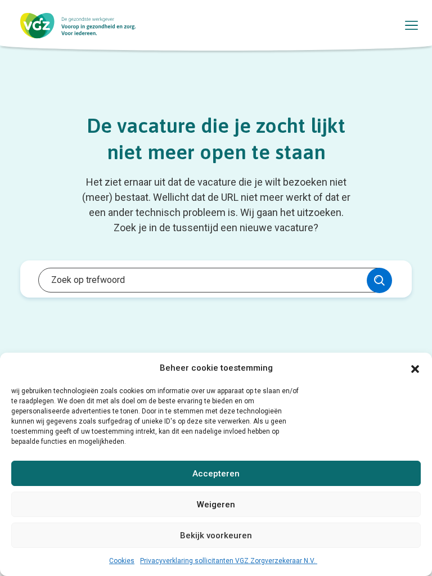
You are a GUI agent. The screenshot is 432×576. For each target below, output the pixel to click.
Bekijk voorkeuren (216, 535)
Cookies (121, 561)
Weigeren (216, 505)
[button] (415, 368)
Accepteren (216, 474)
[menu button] (411, 25)
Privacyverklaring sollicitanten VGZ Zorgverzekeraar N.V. (228, 561)
